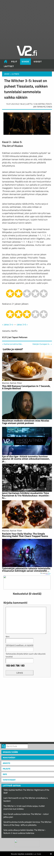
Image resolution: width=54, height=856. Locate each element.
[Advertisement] (27, 709)
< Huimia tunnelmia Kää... (12, 344)
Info (5, 774)
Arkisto (6, 763)
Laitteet (9, 66)
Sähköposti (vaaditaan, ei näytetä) (19, 645)
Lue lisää (37, 854)
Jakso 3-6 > (22, 324)
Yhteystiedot (9, 779)
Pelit (14, 61)
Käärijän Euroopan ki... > (42, 344)
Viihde (25, 61)
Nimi (7, 636)
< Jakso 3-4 (7, 324)
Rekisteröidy (9, 757)
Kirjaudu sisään (10, 752)
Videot (38, 61)
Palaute (6, 768)
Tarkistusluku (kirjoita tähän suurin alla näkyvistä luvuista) (25, 655)
